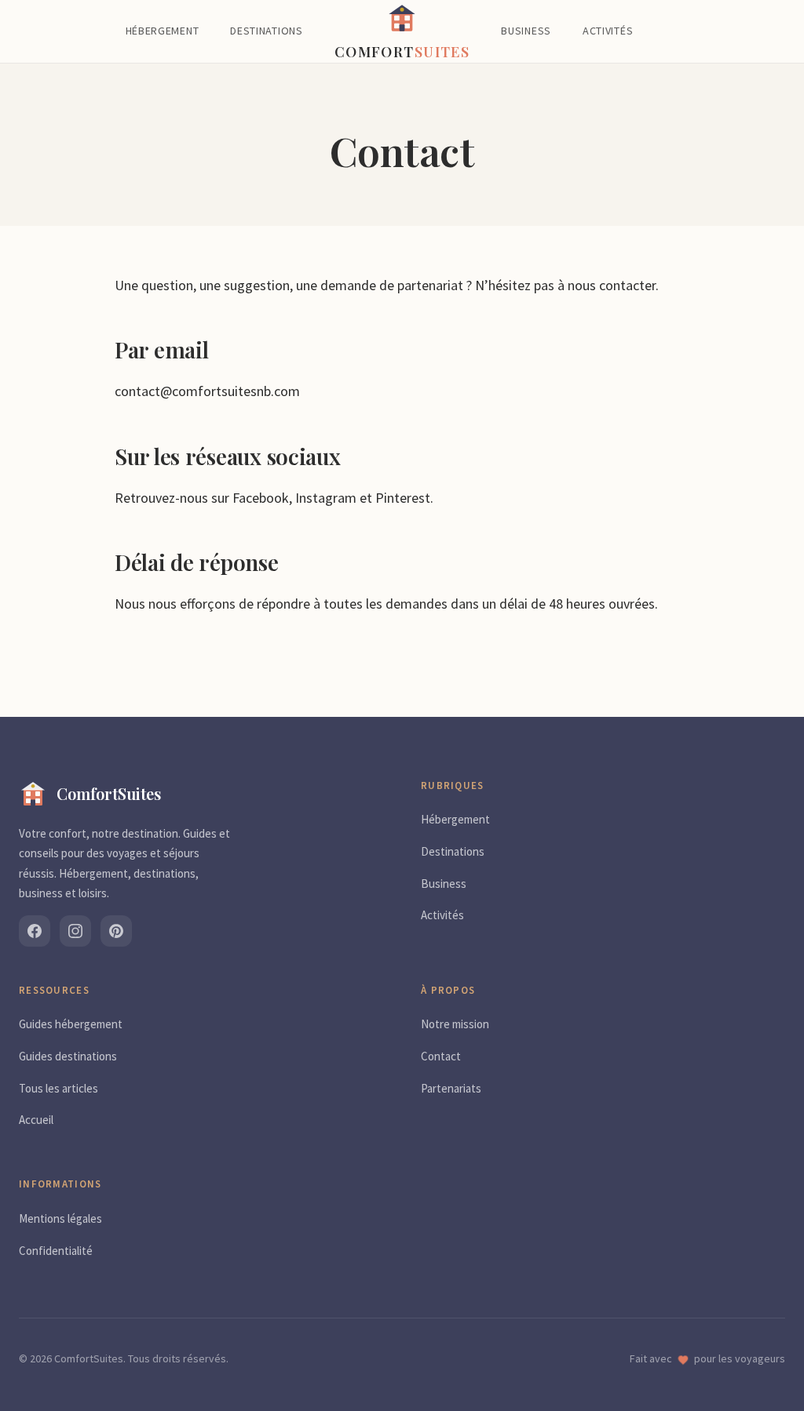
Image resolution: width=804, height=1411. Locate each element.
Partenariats (451, 1088)
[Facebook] (34, 931)
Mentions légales (60, 1218)
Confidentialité (56, 1250)
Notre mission (455, 1023)
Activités (608, 31)
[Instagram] (75, 931)
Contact (441, 1056)
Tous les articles (58, 1088)
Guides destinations (68, 1056)
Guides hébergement (70, 1023)
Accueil (36, 1119)
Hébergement (162, 31)
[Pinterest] (116, 931)
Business (526, 31)
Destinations (266, 31)
